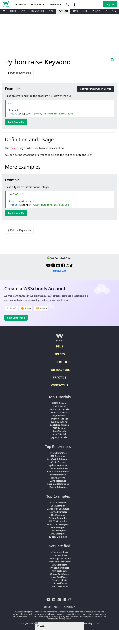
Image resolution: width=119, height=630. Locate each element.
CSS (23, 11)
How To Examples (58, 511)
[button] (67, 4)
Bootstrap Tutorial (59, 424)
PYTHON (63, 11)
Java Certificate (59, 577)
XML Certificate (60, 586)
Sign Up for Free (16, 317)
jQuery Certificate (59, 573)
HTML (13, 11)
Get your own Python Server (95, 88)
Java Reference (58, 480)
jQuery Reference (58, 486)
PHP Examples (58, 527)
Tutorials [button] (19, 4)
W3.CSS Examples (58, 521)
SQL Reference (58, 462)
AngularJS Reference (58, 483)
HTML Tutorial (59, 403)
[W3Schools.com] (59, 338)
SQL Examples (58, 514)
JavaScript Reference (58, 459)
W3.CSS (97, 11)
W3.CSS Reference (58, 468)
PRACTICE (59, 377)
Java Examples (58, 530)
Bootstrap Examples (58, 524)
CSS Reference (58, 455)
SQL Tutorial (59, 415)
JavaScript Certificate (59, 558)
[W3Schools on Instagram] (67, 265)
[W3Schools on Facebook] (63, 265)
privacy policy (65, 618)
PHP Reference (58, 474)
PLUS (59, 346)
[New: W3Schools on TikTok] (71, 265)
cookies (51, 618)
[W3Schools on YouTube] (48, 265)
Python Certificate (59, 567)
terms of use (100, 616)
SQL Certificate (59, 564)
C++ (114, 11)
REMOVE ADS (59, 270)
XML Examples (58, 533)
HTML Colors (58, 477)
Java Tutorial (59, 431)
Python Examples (58, 518)
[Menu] (4, 11)
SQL (51, 11)
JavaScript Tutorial (59, 409)
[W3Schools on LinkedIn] (53, 265)
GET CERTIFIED (59, 362)
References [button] (37, 4)
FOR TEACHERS (59, 370)
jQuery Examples (58, 536)
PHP (85, 11)
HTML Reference (58, 452)
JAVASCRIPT (37, 11)
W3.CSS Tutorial (59, 421)
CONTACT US (59, 385)
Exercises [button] (54, 4)
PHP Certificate (60, 570)
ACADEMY (69, 606)
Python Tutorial (59, 418)
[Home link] (6, 4)
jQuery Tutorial (60, 437)
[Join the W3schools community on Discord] (58, 265)
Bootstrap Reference (58, 471)
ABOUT (58, 606)
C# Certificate (60, 583)
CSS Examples (58, 505)
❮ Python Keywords (19, 73)
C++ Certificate (59, 580)
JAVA (75, 11)
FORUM (47, 606)
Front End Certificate (59, 561)
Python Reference (58, 465)
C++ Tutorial (59, 434)
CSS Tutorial (59, 406)
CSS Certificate (59, 555)
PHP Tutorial (59, 427)
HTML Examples (58, 502)
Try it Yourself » (16, 122)
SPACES (59, 354)
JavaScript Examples (58, 508)
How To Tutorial (59, 412)
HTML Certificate (59, 552)
